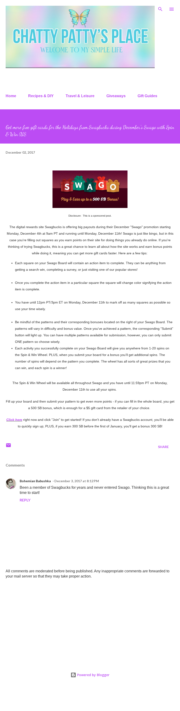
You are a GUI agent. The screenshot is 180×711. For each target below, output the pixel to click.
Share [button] (163, 447)
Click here (14, 420)
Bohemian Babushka (35, 481)
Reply (25, 500)
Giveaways (116, 96)
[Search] (160, 8)
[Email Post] (8, 447)
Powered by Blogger (92, 675)
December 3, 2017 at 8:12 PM (76, 481)
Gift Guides (147, 96)
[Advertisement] (90, 619)
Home (11, 96)
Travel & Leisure (80, 96)
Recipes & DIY (41, 96)
